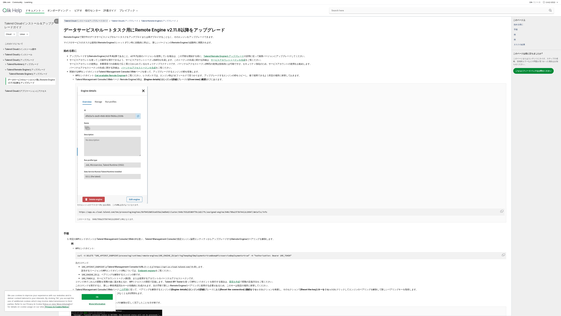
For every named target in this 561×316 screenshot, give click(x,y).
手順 (516, 29)
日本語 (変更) (551, 2)
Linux (22, 34)
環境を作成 (234, 281)
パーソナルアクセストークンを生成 (138, 67)
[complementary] (536, 166)
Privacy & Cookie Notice (57, 307)
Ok (97, 297)
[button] (550, 10)
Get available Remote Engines (110, 75)
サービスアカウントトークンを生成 (228, 60)
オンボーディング (57, 10)
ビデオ (78, 10)
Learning (28, 2)
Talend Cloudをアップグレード (19, 60)
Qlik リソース (535, 2)
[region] (60, 301)
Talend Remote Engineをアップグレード (26, 69)
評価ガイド (109, 10)
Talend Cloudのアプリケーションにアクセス (25, 91)
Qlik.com (6, 2)
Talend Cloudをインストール (18, 54)
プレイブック (127, 10)
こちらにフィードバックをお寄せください (533, 71)
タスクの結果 (519, 44)
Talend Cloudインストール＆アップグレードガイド (29, 25)
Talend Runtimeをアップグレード (23, 64)
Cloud (8, 34)
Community (17, 2)
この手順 (124, 289)
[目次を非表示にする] (56, 21)
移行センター (93, 10)
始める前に (518, 24)
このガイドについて (14, 43)
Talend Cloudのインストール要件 (20, 49)
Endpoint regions (146, 270)
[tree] (29, 67)
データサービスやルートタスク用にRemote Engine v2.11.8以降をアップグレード (31, 81)
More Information (97, 304)
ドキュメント (33, 10)
